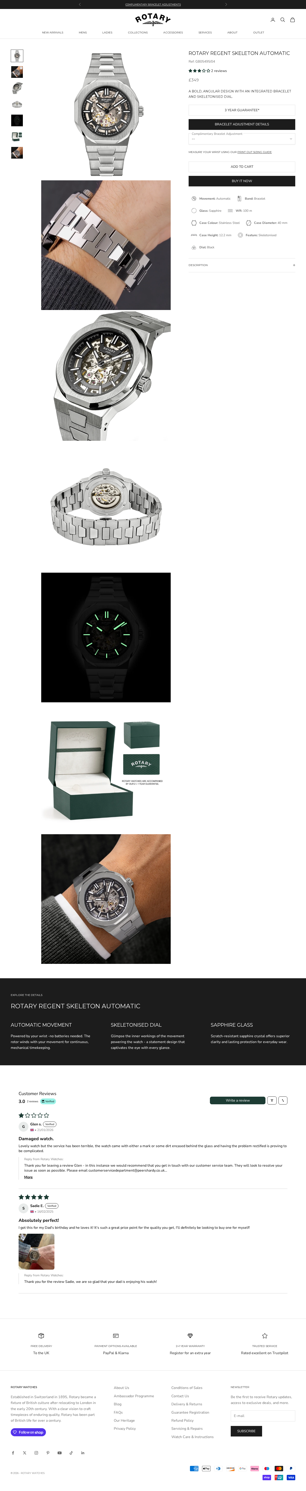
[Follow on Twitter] (24, 1453)
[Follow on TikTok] (71, 1453)
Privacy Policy (125, 1428)
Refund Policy (182, 1420)
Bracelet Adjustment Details (242, 124)
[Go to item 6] (17, 136)
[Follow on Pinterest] (48, 1453)
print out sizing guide (254, 152)
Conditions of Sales (187, 1387)
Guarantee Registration (190, 1412)
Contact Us (180, 1396)
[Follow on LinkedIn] (83, 1453)
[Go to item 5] (17, 120)
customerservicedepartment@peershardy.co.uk (126, 1170)
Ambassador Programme (134, 1396)
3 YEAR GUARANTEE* (242, 110)
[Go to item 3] (17, 88)
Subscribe (246, 1431)
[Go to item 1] (17, 56)
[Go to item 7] (17, 152)
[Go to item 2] (17, 72)
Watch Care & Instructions (192, 1436)
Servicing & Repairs (187, 1428)
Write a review (238, 1100)
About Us (121, 1387)
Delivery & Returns (186, 1404)
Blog (117, 1404)
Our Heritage (124, 1420)
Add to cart (242, 166)
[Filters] (272, 1100)
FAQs (118, 1412)
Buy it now (242, 181)
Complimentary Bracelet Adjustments (153, 4)
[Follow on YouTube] (59, 1453)
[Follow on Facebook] (13, 1453)
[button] (200, 70)
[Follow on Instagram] (36, 1453)
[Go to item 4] (17, 104)
